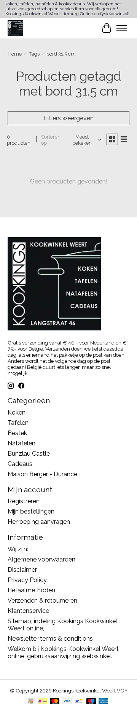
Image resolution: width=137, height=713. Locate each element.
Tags (34, 54)
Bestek (17, 433)
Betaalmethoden (31, 590)
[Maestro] (91, 701)
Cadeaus (20, 463)
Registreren (24, 501)
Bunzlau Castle (29, 453)
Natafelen (21, 443)
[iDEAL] (42, 701)
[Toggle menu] (121, 28)
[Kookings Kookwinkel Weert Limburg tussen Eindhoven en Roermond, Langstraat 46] (15, 28)
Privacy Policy (27, 580)
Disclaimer (22, 569)
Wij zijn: (18, 549)
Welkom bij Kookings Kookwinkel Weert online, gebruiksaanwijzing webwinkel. (63, 652)
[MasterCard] (55, 701)
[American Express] (103, 701)
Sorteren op (51, 140)
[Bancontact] (79, 701)
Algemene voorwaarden (41, 559)
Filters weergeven (69, 118)
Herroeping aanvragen (39, 521)
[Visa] (67, 701)
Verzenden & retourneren (42, 600)
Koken (16, 412)
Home (15, 54)
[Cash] (30, 701)
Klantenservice (28, 610)
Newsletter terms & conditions (50, 638)
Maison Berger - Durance (42, 474)
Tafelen (18, 422)
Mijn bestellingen (31, 511)
